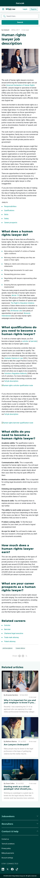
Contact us (5, 839)
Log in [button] (25, 9)
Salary (6, 219)
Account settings (7, 858)
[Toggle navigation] (3, 9)
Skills (6, 214)
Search (20, 22)
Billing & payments (8, 853)
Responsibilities (10, 206)
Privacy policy (6, 848)
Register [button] (34, 9)
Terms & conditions (8, 844)
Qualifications (9, 210)
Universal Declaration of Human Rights (20, 85)
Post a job (20, 3)
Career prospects (10, 223)
